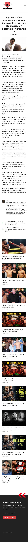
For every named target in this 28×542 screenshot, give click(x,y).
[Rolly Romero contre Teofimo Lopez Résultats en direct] (14, 375)
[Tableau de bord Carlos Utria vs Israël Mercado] (14, 277)
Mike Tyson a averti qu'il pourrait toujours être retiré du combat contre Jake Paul (15, 229)
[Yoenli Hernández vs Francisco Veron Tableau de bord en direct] (14, 351)
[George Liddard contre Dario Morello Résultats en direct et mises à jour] (14, 449)
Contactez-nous (9, 517)
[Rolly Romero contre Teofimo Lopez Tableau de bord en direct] (14, 326)
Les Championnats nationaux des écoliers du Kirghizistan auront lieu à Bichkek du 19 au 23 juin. (15, 223)
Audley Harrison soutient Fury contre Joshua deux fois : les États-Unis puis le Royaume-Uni (13, 479)
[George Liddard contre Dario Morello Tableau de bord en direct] (14, 400)
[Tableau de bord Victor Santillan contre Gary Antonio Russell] (14, 302)
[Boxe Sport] (7, 6)
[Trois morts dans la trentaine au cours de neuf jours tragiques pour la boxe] (14, 424)
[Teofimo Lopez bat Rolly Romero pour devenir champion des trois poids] (14, 253)
